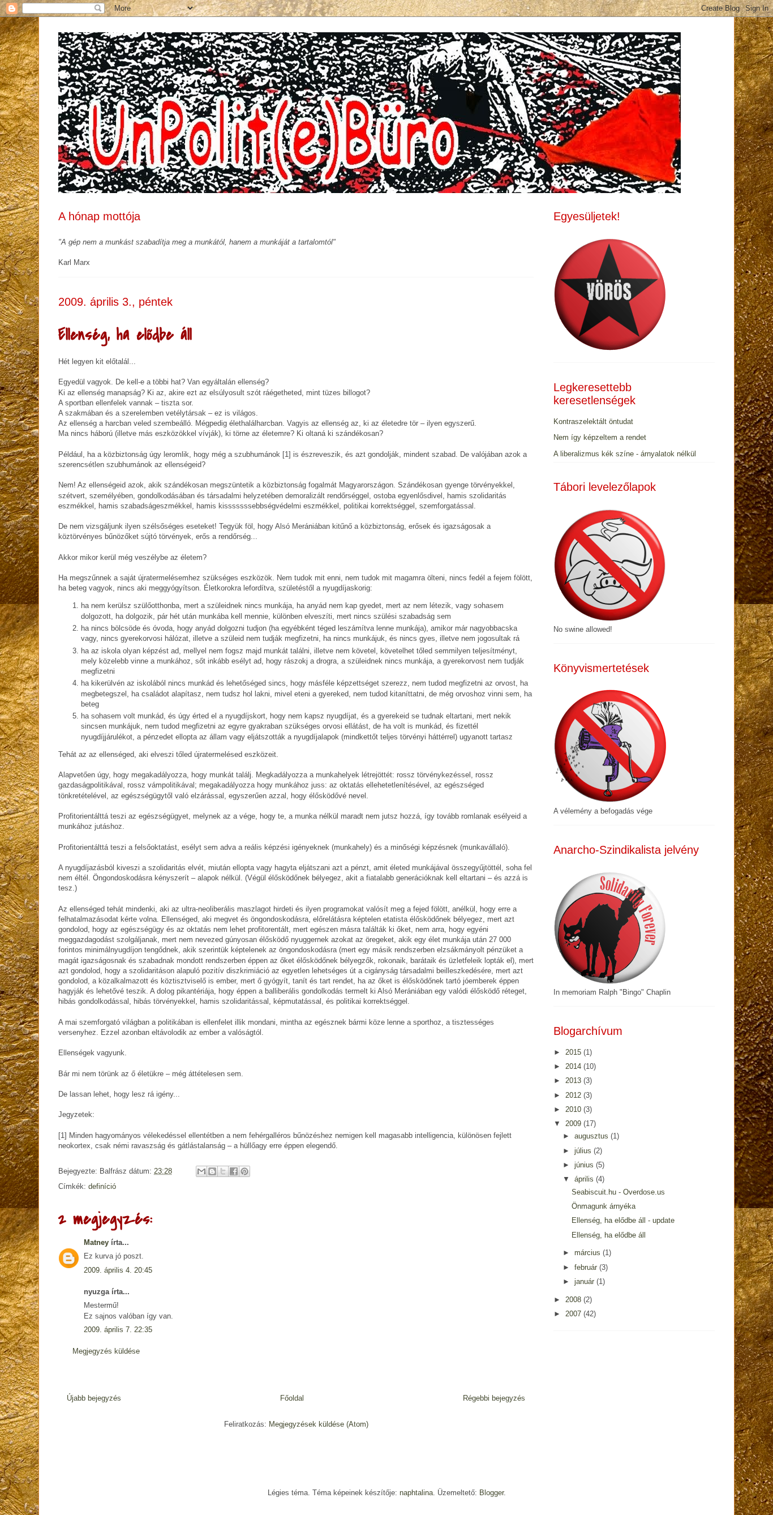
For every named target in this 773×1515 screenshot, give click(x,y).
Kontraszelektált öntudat (593, 421)
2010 (574, 1109)
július (584, 1150)
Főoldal (292, 1398)
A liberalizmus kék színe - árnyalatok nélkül (624, 454)
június (585, 1165)
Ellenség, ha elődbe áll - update (623, 1220)
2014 (574, 1066)
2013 (574, 1080)
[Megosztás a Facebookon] (233, 1171)
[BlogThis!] (212, 1171)
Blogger (491, 1492)
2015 (574, 1052)
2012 (574, 1095)
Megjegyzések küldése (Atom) (318, 1424)
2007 (574, 1313)
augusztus (592, 1136)
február (586, 1267)
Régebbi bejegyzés (494, 1398)
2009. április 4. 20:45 (118, 1270)
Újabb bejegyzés (94, 1398)
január (585, 1281)
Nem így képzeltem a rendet (599, 437)
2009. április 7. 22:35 (118, 1329)
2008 (574, 1299)
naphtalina (416, 1492)
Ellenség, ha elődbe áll (609, 1235)
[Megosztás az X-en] (223, 1171)
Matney (96, 1242)
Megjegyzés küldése (106, 1351)
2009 (574, 1123)
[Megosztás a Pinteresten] (244, 1171)
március (588, 1252)
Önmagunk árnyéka (603, 1206)
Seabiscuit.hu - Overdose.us (618, 1192)
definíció (102, 1186)
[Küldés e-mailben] (201, 1171)
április (585, 1179)
